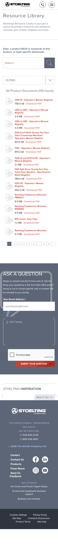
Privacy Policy (40, 514)
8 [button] (43, 244)
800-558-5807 (30, 439)
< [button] (4, 244)
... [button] (39, 244)
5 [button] (29, 244)
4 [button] (24, 244)
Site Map (16, 518)
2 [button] (14, 244)
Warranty (41, 521)
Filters (10, 80)
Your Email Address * (14, 299)
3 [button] (19, 244)
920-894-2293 (30, 435)
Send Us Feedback (15, 474)
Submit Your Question (34, 364)
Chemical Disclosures (39, 518)
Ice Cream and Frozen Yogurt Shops (29, 486)
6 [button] (33, 244)
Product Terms (23, 521)
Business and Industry (29, 498)
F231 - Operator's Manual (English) (32, 148)
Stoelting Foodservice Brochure (31, 230)
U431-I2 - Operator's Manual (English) (33, 100)
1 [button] (9, 244)
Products (16, 464)
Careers (15, 455)
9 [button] (48, 244)
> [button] (53, 244)
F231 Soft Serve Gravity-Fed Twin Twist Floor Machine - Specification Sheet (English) (32, 172)
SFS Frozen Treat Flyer (26, 219)
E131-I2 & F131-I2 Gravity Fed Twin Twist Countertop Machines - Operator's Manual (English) (32, 135)
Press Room (18, 468)
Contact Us (17, 459)
